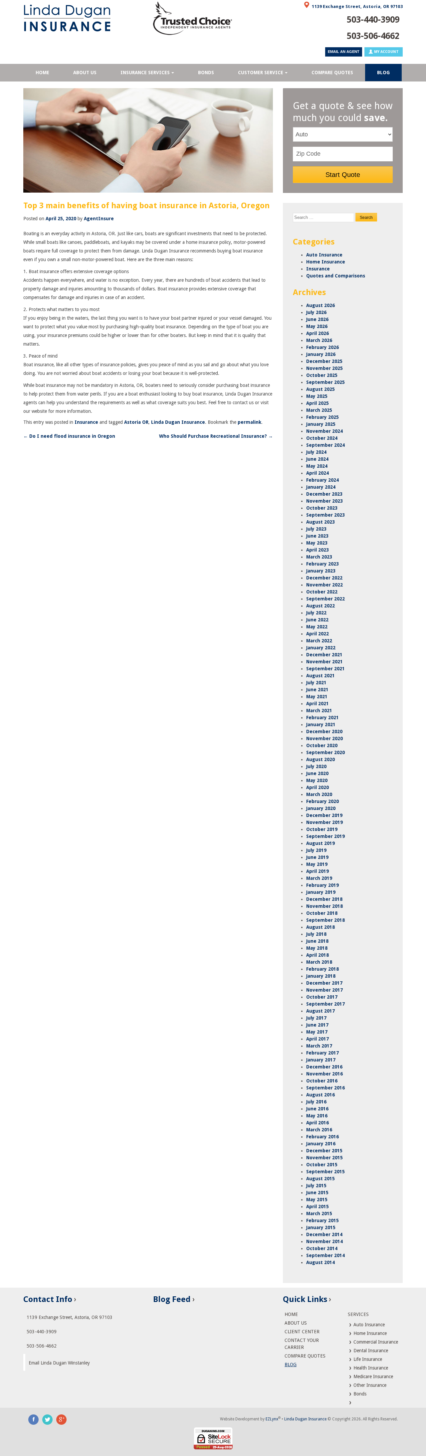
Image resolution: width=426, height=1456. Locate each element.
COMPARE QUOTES (332, 72)
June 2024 (317, 459)
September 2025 (325, 382)
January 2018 (320, 976)
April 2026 (317, 333)
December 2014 (324, 1234)
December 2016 (324, 1066)
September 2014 (325, 1255)
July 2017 (316, 1018)
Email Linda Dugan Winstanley (59, 1363)
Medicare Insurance (372, 1376)
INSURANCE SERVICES (145, 72)
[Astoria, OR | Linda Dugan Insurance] (83, 18)
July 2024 (316, 452)
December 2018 (324, 899)
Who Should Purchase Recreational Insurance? (216, 436)
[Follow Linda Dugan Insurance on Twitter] (47, 1419)
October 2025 (321, 375)
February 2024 (322, 480)
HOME (42, 72)
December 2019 (324, 815)
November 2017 (324, 990)
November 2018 (324, 906)
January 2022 (320, 647)
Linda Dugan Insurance (178, 422)
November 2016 (324, 1073)
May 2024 (316, 466)
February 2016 (322, 1136)
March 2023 (319, 557)
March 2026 (319, 340)
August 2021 (320, 675)
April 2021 (317, 703)
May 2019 (316, 864)
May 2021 (316, 696)
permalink (249, 422)
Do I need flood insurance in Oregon (69, 436)
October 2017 (321, 997)
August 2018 (320, 927)
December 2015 (324, 1150)
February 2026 (322, 347)
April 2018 (317, 955)
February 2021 (322, 717)
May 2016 (316, 1115)
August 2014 (320, 1262)
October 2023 (321, 508)
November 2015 (324, 1157)
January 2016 (320, 1143)
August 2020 (320, 759)
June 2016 (317, 1108)
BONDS (206, 72)
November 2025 (324, 368)
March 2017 (319, 1046)
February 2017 (322, 1052)
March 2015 (319, 1213)
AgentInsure (99, 218)
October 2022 (321, 591)
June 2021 (317, 689)
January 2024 (320, 487)
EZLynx (272, 1419)
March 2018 (319, 962)
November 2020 (324, 738)
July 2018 (316, 934)
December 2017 (324, 983)
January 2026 (320, 354)
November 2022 (324, 584)
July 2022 (316, 612)
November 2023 (324, 501)
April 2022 (317, 633)
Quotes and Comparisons (335, 275)
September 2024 (325, 445)
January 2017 (320, 1059)
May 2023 (316, 543)
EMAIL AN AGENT (343, 52)
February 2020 (322, 801)
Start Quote (342, 174)
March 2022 (319, 640)
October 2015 (321, 1164)
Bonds (359, 1393)
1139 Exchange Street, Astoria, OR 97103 (357, 6)
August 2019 (320, 843)
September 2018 (325, 920)
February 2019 (322, 885)
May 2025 (316, 396)
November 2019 (324, 822)
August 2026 (320, 305)
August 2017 (320, 1011)
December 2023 (324, 494)
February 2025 (322, 417)
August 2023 (320, 522)
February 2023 (322, 563)
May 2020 (316, 780)
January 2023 (320, 570)
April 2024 (317, 473)
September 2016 (325, 1087)
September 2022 (325, 598)
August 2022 (320, 605)
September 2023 (325, 515)
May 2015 (316, 1199)
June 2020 (317, 773)
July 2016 (316, 1101)
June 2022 (317, 619)
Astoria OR (136, 422)
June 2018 (317, 941)
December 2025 (324, 361)
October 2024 (321, 438)
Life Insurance (367, 1359)
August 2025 (320, 389)
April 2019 (317, 871)
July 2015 (316, 1185)
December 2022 (324, 577)
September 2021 (325, 668)
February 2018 (322, 969)
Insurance (86, 422)
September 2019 (325, 836)
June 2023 (317, 536)
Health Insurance (370, 1368)
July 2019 (316, 850)
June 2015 (317, 1192)
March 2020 (319, 794)
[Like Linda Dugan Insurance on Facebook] (33, 1419)
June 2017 (317, 1025)
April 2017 (317, 1039)
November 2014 (324, 1241)
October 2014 (321, 1248)
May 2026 (316, 326)
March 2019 (319, 878)
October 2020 (321, 745)
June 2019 (317, 857)
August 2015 (320, 1178)
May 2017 (316, 1032)
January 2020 (320, 808)
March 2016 (319, 1129)
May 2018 (316, 948)
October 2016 (321, 1080)
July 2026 (316, 312)
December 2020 (324, 731)
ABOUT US (85, 72)
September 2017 (325, 1004)
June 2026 (317, 319)
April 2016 (317, 1122)
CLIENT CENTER (302, 1331)
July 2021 (316, 682)
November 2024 (324, 431)
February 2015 (322, 1220)
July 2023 (316, 529)
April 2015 (317, 1206)
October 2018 (321, 913)
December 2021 (324, 654)
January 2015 (320, 1227)
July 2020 (316, 766)
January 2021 (320, 724)
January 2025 (320, 424)
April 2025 (317, 403)
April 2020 (317, 787)
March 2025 (319, 410)
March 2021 (319, 710)
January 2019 (320, 892)
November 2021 (324, 661)
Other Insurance (369, 1385)
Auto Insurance (324, 254)
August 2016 (320, 1094)
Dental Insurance (370, 1350)
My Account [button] (386, 52)
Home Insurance (325, 261)
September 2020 (325, 752)
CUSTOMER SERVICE (260, 72)
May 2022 (316, 626)
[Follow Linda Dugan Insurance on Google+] (61, 1419)
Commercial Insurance (375, 1342)
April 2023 (317, 550)
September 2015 (325, 1171)
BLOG (383, 72)
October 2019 (321, 829)
